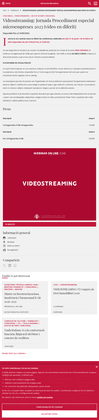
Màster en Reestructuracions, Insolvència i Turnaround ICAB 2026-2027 (22, 297)
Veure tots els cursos (13, 353)
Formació (15, 10)
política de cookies (45, 397)
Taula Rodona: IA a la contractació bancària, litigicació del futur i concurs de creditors (24, 334)
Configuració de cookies (49, 407)
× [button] (96, 367)
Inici (5, 10)
